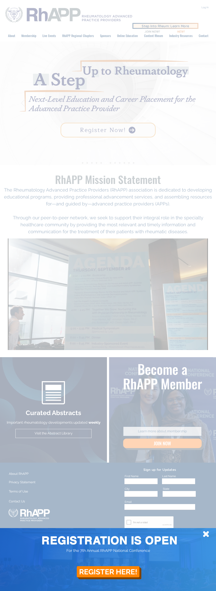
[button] (206, 534)
